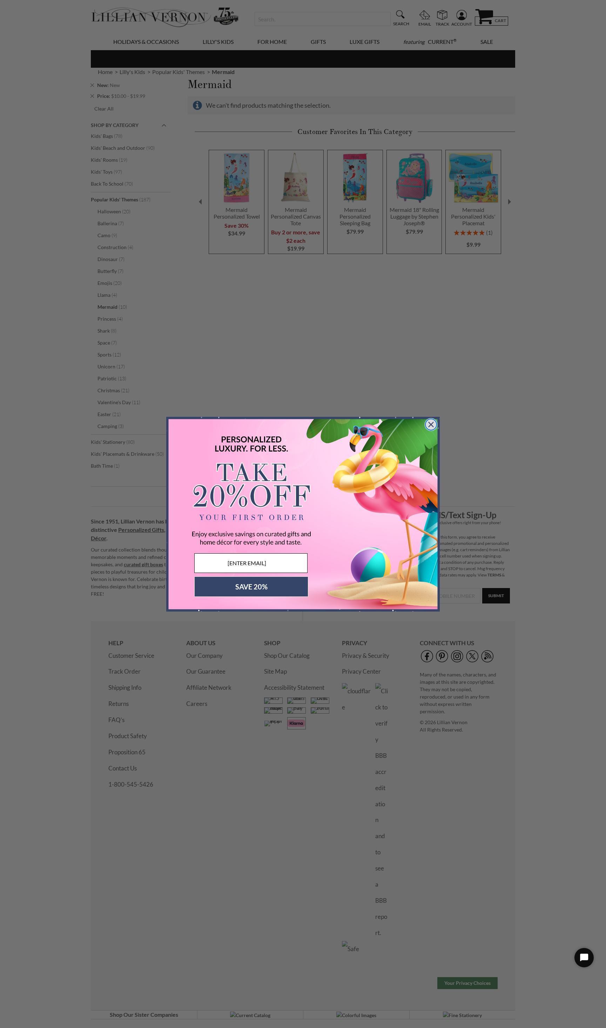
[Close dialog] (431, 424)
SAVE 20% (251, 586)
